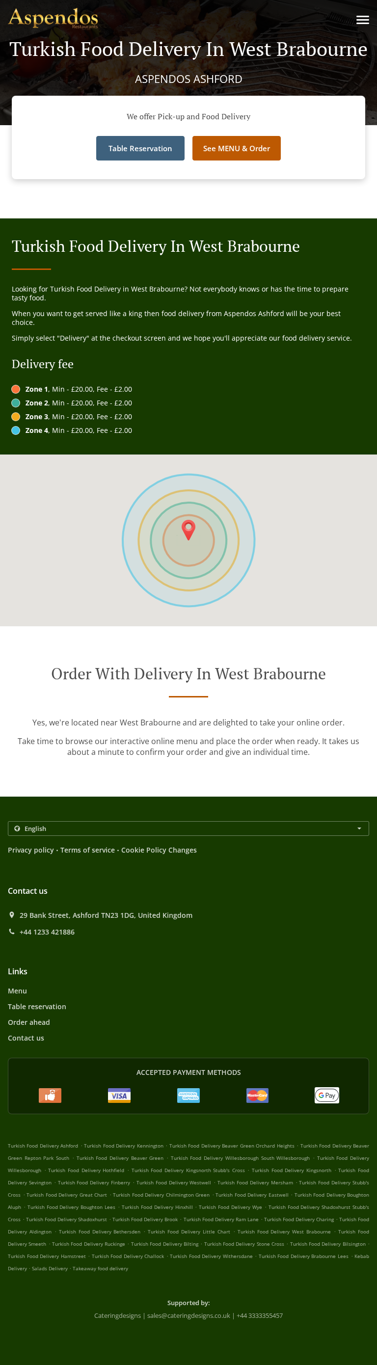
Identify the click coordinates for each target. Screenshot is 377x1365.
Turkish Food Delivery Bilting (164, 1243)
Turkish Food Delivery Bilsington (328, 1243)
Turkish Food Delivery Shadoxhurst (66, 1219)
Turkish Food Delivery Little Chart (189, 1231)
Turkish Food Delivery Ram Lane (221, 1219)
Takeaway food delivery (100, 1268)
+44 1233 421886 (47, 932)
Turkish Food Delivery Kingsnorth (291, 1170)
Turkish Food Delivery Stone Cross (244, 1243)
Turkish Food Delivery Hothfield (86, 1170)
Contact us (26, 1038)
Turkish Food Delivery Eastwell (252, 1194)
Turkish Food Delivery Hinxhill (157, 1207)
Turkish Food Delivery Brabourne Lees (304, 1256)
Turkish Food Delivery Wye (230, 1207)
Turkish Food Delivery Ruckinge (88, 1243)
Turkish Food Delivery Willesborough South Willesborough (240, 1157)
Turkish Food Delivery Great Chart (67, 1194)
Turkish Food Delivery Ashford (43, 1145)
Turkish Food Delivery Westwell (174, 1182)
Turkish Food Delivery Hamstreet (47, 1256)
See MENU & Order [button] (236, 148)
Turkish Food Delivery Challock (128, 1256)
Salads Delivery (50, 1268)
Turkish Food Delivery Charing (299, 1219)
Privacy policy (31, 850)
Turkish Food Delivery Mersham (255, 1182)
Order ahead (29, 1022)
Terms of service (87, 850)
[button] (362, 20)
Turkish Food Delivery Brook (145, 1219)
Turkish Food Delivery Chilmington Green (161, 1194)
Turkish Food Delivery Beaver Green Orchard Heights (232, 1145)
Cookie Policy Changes (159, 850)
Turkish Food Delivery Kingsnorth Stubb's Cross (188, 1170)
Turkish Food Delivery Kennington (123, 1145)
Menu (17, 990)
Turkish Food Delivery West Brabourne (284, 1231)
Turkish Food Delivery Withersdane (211, 1256)
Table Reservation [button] (140, 148)
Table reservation (37, 1006)
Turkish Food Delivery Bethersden (100, 1231)
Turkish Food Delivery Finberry (94, 1182)
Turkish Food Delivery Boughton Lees (71, 1207)
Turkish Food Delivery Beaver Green (120, 1157)
